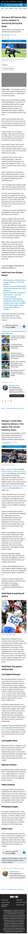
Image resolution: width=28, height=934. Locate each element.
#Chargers (5, 566)
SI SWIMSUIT (13, 1)
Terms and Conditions (21, 902)
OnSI (6, 8)
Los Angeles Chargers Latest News (15, 408)
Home (2, 8)
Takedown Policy (5, 902)
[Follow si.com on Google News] (24, 326)
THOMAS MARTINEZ (14, 871)
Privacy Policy (4, 900)
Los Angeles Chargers (7, 68)
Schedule (11, 8)
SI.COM (3, 1)
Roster (16, 8)
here (15, 268)
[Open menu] (2, 5)
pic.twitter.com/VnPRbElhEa (10, 585)
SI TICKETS (20, 1)
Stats (20, 8)
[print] (11, 401)
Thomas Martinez (6, 442)
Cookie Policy (19, 900)
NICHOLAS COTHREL (14, 385)
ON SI (7, 1)
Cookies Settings (20, 904)
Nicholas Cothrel (6, 35)
